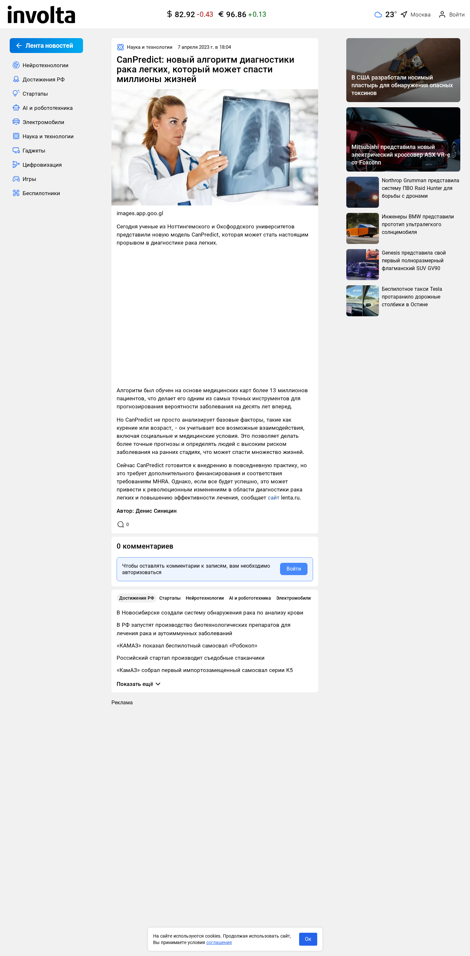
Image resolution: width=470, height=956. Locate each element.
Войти (294, 569)
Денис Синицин (156, 511)
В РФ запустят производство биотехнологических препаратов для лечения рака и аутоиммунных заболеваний (203, 629)
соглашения (219, 942)
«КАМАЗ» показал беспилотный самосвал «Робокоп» (187, 645)
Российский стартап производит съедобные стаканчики (191, 658)
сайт (273, 497)
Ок (308, 939)
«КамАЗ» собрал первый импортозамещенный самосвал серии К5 (205, 670)
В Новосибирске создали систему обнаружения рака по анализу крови (210, 612)
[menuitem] (46, 64)
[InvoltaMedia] (41, 14)
